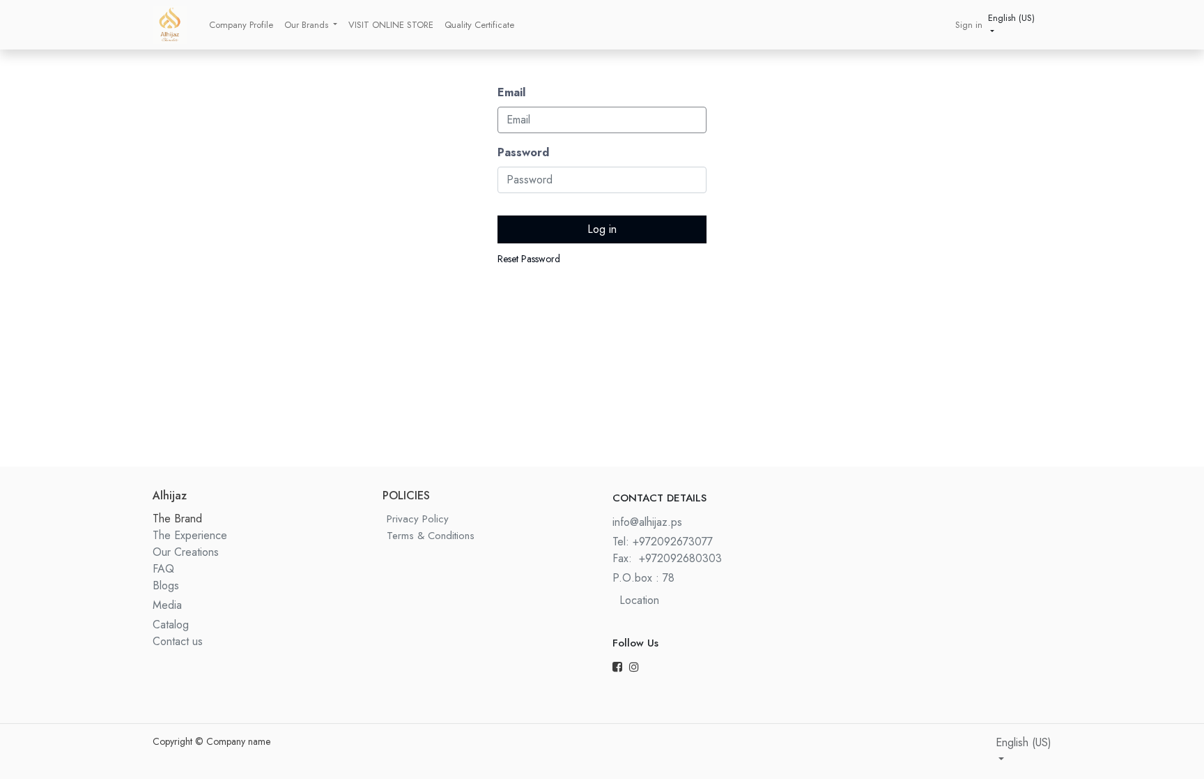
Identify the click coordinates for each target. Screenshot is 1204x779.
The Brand (177, 518)
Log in (602, 229)
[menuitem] (241, 25)
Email (511, 92)
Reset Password (528, 259)
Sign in (968, 24)
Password (523, 152)
